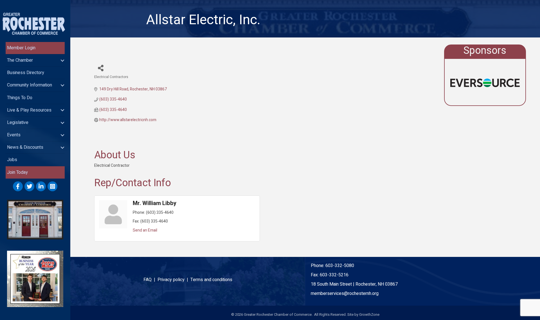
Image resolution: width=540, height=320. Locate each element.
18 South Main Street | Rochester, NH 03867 (354, 284)
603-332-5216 (334, 275)
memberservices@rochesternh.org (345, 293)
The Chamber (20, 60)
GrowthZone (369, 314)
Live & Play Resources (29, 110)
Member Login (21, 48)
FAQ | (150, 279)
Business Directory (25, 72)
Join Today (17, 172)
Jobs (12, 159)
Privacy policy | (174, 279)
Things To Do (19, 97)
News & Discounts (25, 147)
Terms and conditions (211, 279)
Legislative (17, 122)
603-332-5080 (339, 265)
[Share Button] (100, 67)
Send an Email (145, 230)
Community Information (29, 85)
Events (14, 135)
